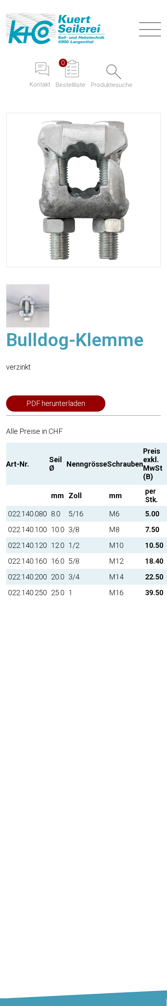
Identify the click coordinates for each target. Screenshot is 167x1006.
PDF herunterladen (55, 403)
